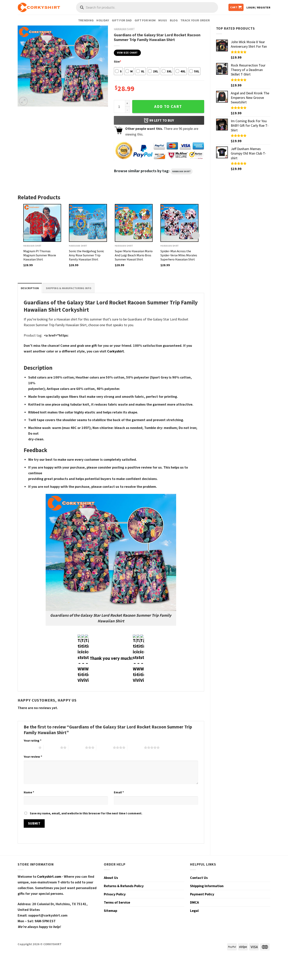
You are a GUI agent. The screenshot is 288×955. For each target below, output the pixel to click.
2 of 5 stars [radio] (51, 747)
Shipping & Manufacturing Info (68, 288)
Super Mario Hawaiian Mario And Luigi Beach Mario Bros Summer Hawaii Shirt (134, 255)
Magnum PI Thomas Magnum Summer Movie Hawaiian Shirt (39, 255)
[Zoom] (23, 101)
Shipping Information (207, 886)
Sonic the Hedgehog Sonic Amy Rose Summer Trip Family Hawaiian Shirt (86, 255)
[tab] (30, 288)
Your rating (32, 740)
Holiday (102, 20)
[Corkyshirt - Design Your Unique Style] (39, 7)
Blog (174, 20)
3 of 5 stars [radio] (76, 747)
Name (29, 792)
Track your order (195, 20)
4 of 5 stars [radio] (104, 747)
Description (30, 288)
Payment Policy (202, 894)
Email (119, 792)
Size (117, 61)
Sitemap (110, 910)
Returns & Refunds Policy (124, 886)
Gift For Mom (145, 20)
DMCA (194, 902)
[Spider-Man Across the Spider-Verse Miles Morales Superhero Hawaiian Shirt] (179, 223)
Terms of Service (117, 902)
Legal (194, 910)
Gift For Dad (122, 20)
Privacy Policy (115, 894)
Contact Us (199, 877)
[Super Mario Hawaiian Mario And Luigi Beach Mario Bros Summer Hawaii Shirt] (133, 223)
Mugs (162, 20)
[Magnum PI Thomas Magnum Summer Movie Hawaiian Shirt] (42, 223)
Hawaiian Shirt (181, 171)
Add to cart (168, 106)
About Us (111, 877)
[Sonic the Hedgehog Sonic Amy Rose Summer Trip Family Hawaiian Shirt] (88, 223)
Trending (86, 20)
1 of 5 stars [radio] (30, 747)
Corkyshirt (115, 351)
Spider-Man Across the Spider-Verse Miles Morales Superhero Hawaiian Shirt (178, 255)
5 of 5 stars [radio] (135, 747)
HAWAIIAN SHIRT (124, 29)
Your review (33, 756)
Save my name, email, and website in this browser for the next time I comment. (86, 813)
